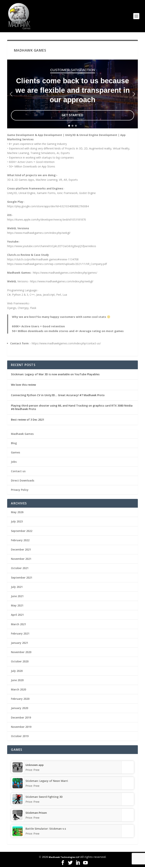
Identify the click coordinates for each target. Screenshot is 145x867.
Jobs (14, 461)
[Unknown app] (17, 771)
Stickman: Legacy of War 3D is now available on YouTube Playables (55, 374)
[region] (72, 94)
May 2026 (17, 512)
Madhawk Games (22, 434)
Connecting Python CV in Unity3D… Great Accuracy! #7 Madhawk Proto (58, 395)
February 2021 (20, 633)
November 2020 (21, 652)
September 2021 (21, 577)
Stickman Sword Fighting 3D (44, 797)
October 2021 (20, 568)
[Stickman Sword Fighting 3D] (17, 803)
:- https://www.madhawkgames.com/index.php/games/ (64, 272)
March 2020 (18, 689)
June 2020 (17, 680)
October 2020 (20, 661)
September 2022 (21, 531)
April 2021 (17, 614)
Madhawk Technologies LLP (64, 857)
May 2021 (17, 605)
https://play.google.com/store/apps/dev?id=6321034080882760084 (48, 206)
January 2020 (19, 708)
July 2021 (17, 587)
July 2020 (17, 671)
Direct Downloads (22, 480)
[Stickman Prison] (17, 819)
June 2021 (17, 596)
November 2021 (21, 559)
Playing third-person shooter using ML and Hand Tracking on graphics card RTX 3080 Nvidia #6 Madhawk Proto (72, 407)
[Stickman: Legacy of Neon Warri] (17, 787)
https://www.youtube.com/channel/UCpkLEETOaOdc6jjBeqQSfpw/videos (51, 246)
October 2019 (20, 736)
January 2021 (19, 643)
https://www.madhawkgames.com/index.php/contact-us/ (66, 343)
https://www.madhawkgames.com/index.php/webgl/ (38, 233)
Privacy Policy (20, 490)
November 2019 (21, 727)
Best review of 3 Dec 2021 (27, 419)
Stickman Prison (36, 812)
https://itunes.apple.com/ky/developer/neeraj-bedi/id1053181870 (46, 219)
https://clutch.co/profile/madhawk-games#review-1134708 (43, 259)
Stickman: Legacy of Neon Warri (46, 781)
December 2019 (21, 717)
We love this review (23, 384)
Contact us (18, 471)
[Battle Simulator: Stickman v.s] (17, 835)
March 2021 (18, 624)
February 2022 (20, 540)
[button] (11, 94)
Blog (14, 443)
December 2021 (21, 549)
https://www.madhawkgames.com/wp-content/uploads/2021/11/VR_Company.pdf (57, 264)
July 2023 (17, 521)
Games (15, 452)
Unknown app (34, 765)
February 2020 (20, 699)
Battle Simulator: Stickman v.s (45, 828)
